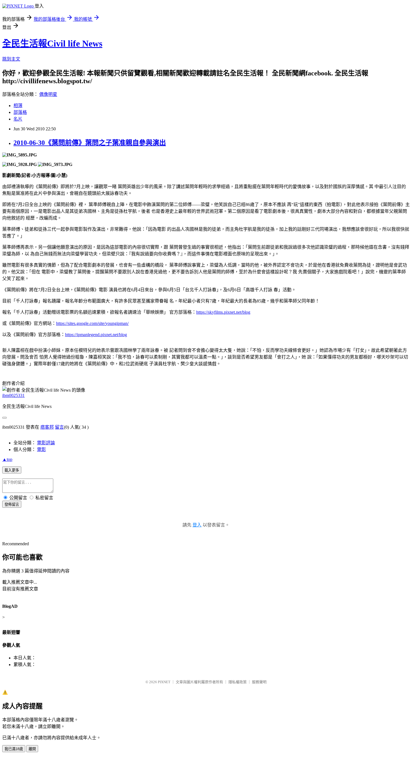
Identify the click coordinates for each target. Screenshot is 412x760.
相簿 (17, 105)
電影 (41, 449)
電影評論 (46, 442)
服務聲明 (259, 682)
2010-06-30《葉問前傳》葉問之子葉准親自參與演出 (89, 142)
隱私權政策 (237, 682)
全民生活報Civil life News (52, 43)
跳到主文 (11, 59)
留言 (59, 427)
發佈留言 (11, 504)
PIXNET (164, 682)
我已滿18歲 (13, 749)
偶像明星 (48, 94)
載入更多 (11, 470)
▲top (7, 459)
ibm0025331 (13, 395)
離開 (32, 749)
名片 (17, 119)
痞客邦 (47, 427)
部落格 (20, 112)
